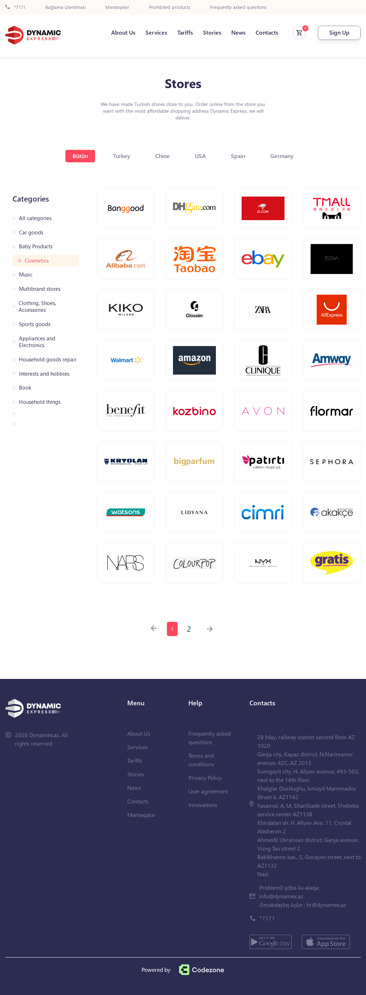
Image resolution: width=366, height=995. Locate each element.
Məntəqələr (117, 7)
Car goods (31, 232)
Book (25, 387)
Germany (281, 155)
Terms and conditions (201, 760)
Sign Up (339, 32)
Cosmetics (37, 260)
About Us (123, 32)
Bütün (80, 155)
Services (156, 32)
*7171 (19, 7)
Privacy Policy (205, 777)
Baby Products (36, 246)
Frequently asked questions (238, 7)
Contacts (267, 32)
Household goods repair (47, 359)
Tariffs (185, 32)
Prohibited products (170, 7)
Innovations (202, 804)
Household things (39, 401)
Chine (162, 155)
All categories (35, 218)
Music (26, 274)
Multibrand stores (39, 288)
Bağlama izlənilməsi (65, 7)
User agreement (208, 791)
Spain (238, 155)
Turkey (121, 155)
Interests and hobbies (44, 373)
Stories (212, 32)
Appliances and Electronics (37, 342)
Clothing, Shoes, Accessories (37, 307)
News (238, 32)
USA (200, 155)
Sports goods (34, 324)
